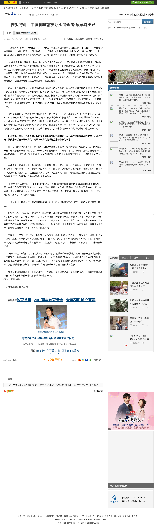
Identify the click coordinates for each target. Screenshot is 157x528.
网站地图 (117, 516)
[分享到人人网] (86, 360)
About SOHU (98, 516)
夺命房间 (134, 28)
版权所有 (105, 520)
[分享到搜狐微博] (79, 360)
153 (146, 272)
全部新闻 (126, 516)
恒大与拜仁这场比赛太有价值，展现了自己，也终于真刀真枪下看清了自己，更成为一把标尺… (134, 110)
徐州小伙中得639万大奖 (76, 385)
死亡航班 (117, 28)
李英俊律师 (123, 149)
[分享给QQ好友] (83, 360)
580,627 (136, 308)
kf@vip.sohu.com (138, 501)
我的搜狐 (47, 2)
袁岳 (121, 95)
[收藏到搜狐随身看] (90, 360)
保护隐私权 (86, 516)
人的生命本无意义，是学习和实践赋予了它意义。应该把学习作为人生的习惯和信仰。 (134, 124)
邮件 (55, 2)
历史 (26, 8)
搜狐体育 (33, 39)
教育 (86, 8)
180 (146, 308)
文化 (21, 8)
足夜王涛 (122, 108)
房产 (71, 8)
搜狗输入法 (31, 516)
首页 (5, 8)
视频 (41, 8)
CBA (127, 14)
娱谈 (46, 8)
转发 (144, 103)
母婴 (92, 8)
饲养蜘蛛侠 (126, 28)
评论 (149, 103)
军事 (15, 8)
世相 (56, 8)
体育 (31, 8)
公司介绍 (108, 516)
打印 (82, 39)
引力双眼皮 (143, 28)
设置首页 (21, 516)
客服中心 (68, 516)
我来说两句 (26, 33)
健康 (81, 8)
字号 (90, 39)
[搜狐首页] (10, 2)
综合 (151, 14)
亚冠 (139, 14)
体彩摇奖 (93, 385)
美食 (102, 8)
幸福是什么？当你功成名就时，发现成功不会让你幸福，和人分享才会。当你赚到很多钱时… (134, 137)
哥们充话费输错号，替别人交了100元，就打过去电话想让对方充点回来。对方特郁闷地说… (134, 151)
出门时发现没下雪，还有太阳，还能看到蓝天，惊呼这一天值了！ (134, 164)
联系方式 (76, 516)
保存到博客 (98, 39)
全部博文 (135, 516)
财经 (51, 8)
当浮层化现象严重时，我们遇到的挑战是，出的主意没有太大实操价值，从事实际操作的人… (134, 97)
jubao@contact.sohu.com (88, 523)
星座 (107, 8)
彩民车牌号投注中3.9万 (20, 385)
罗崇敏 (122, 122)
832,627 (136, 272)
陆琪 (121, 135)
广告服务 (59, 516)
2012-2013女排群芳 (49, 15)
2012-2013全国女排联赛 (29, 15)
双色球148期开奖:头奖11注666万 (48, 385)
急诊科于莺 (123, 162)
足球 (145, 14)
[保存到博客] (97, 360)
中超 (133, 14)
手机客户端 (71, 39)
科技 (61, 8)
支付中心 (41, 516)
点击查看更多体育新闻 (17, 286)
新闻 (10, 8)
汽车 (66, 8)
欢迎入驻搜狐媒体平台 (143, 2)
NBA (36, 8)
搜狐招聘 (50, 516)
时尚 (76, 8)
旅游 (97, 8)
